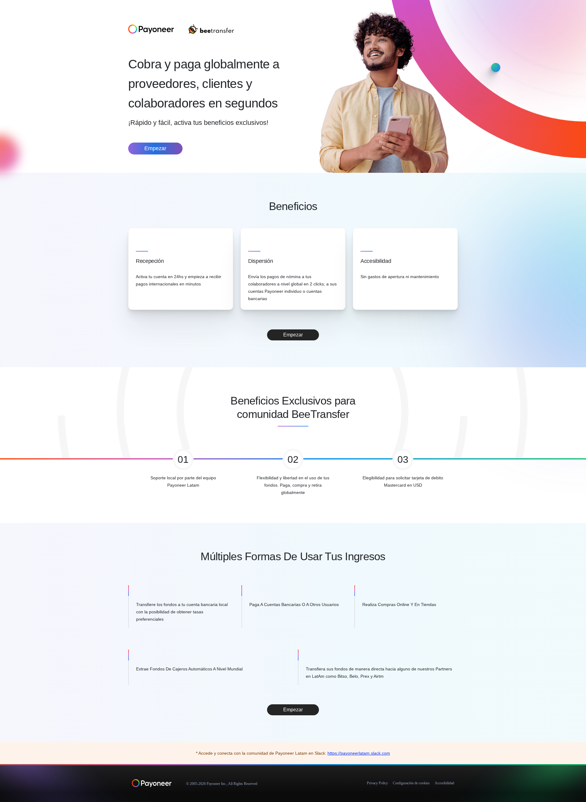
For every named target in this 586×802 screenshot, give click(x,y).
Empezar (155, 148)
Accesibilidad (444, 783)
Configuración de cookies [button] (411, 783)
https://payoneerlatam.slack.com (358, 753)
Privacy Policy (377, 783)
